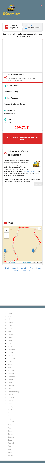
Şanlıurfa (11, 437)
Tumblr (16, 271)
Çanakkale (11, 349)
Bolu (9, 343)
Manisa (10, 413)
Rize (9, 428)
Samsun (10, 434)
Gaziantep (11, 376)
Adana (10, 313)
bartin (10, 337)
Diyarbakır (11, 358)
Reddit (38, 268)
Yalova (10, 452)
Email (7, 268)
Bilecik (10, 340)
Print (32, 268)
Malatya (10, 410)
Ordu (10, 425)
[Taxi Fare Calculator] (11, 10)
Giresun (11, 379)
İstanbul (11, 385)
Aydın (10, 331)
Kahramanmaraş (13, 392)
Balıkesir (11, 334)
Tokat (10, 446)
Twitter (24, 271)
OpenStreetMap (26, 262)
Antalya (10, 328)
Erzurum (11, 370)
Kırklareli (11, 398)
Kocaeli (10, 401)
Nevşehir (11, 422)
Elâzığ (10, 367)
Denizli (10, 355)
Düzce (10, 361)
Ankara (10, 325)
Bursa (10, 346)
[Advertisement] (22, 56)
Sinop (10, 440)
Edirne (10, 364)
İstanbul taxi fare (29, 171)
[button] (5, 251)
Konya (10, 404)
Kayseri (10, 395)
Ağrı (9, 319)
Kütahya (11, 407)
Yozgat (10, 455)
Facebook (15, 268)
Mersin (10, 416)
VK (30, 271)
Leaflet (12, 262)
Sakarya (10, 431)
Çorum (10, 352)
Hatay (10, 382)
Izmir (9, 389)
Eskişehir (11, 373)
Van (9, 449)
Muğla (10, 419)
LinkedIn (24, 268)
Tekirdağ (11, 443)
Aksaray (11, 322)
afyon (10, 316)
